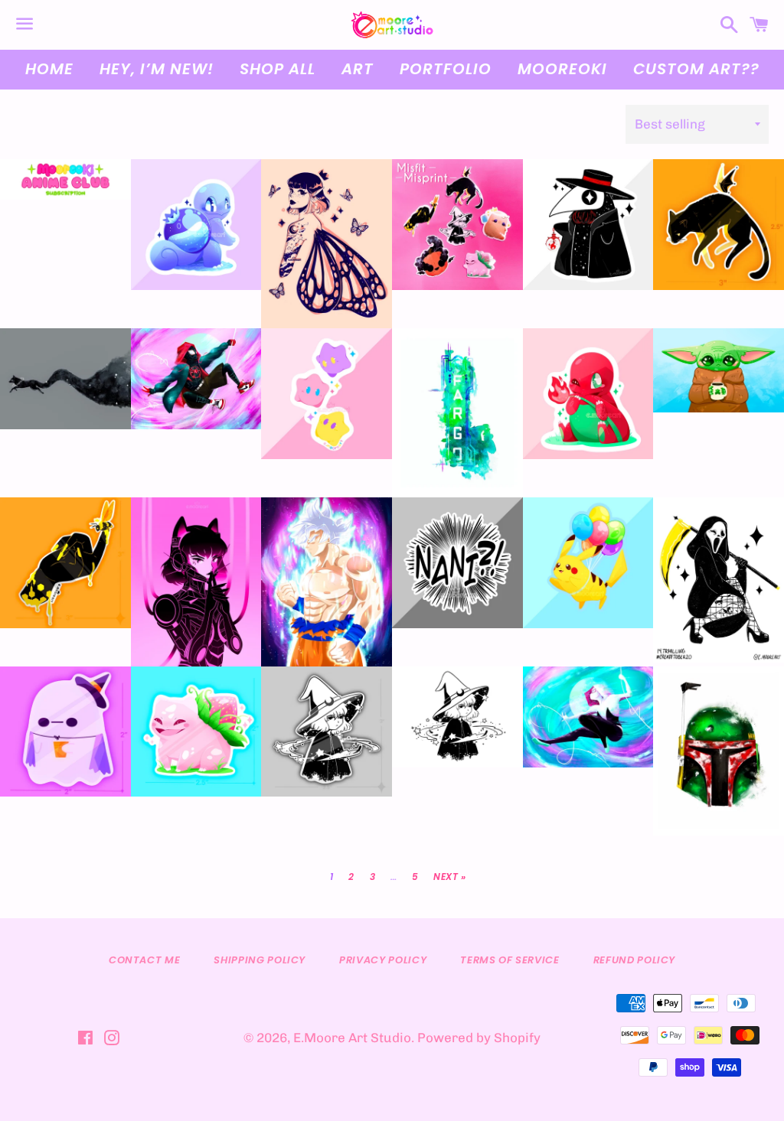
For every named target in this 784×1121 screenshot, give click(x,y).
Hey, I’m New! (157, 69)
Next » (449, 876)
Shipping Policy (259, 960)
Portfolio (446, 69)
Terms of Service (509, 960)
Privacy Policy (382, 960)
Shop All (277, 69)
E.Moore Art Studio (352, 1037)
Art (357, 69)
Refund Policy (634, 960)
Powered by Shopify (479, 1037)
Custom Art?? (696, 69)
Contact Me (145, 960)
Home (49, 69)
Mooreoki (562, 69)
